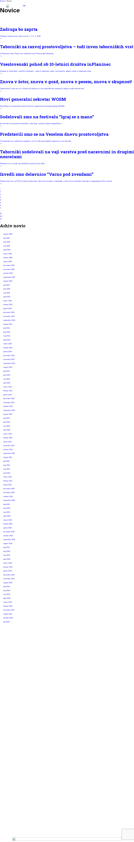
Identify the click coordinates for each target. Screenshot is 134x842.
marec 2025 (7, 301)
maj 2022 (6, 426)
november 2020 (8, 492)
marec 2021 (7, 477)
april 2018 (6, 598)
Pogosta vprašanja (17, 725)
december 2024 (8, 312)
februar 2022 (7, 438)
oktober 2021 (8, 449)
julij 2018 (6, 586)
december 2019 (8, 532)
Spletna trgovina (16, 756)
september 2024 (9, 320)
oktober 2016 (8, 618)
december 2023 (8, 355)
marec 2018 (7, 602)
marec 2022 (7, 434)
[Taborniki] (22, 8)
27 (1, 219)
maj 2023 (6, 379)
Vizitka (10, 776)
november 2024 (8, 316)
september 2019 (9, 539)
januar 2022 (7, 442)
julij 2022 (6, 418)
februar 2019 (7, 567)
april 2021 (6, 473)
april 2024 (6, 340)
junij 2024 (6, 332)
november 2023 (8, 359)
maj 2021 (6, 469)
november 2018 (8, 579)
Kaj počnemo (14, 693)
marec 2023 (7, 387)
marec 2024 (7, 344)
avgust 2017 (7, 614)
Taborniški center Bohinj (21, 744)
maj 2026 (6, 246)
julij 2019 (6, 547)
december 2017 (8, 610)
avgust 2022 (7, 414)
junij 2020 (6, 508)
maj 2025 (6, 293)
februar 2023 (7, 391)
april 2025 (6, 297)
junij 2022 (6, 422)
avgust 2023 (7, 367)
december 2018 (8, 575)
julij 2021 (6, 461)
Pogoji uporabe (15, 782)
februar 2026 (7, 257)
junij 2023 (6, 375)
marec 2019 (7, 563)
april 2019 (6, 559)
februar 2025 (7, 304)
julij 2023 (6, 371)
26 (1, 216)
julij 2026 (6, 238)
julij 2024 (6, 328)
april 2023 (6, 383)
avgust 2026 (7, 234)
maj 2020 (6, 512)
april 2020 (6, 516)
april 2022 (6, 430)
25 (1, 213)
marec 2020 (7, 520)
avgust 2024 (7, 324)
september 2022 (9, 410)
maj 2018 (6, 594)
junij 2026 (6, 242)
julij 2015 (6, 622)
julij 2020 (6, 504)
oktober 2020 (8, 496)
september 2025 (9, 277)
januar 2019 (7, 571)
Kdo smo (11, 687)
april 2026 (6, 250)
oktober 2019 (8, 536)
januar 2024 (7, 351)
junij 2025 (6, 289)
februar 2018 (7, 606)
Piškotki (11, 788)
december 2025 (8, 265)
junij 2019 (6, 551)
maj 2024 (6, 336)
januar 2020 (7, 528)
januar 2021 (7, 485)
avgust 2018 (7, 583)
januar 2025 (7, 308)
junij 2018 (6, 590)
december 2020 (8, 489)
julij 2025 (6, 285)
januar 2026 (7, 261)
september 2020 (9, 500)
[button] (126, 8)
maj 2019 (6, 555)
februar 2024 (7, 348)
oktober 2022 (8, 406)
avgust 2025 (7, 281)
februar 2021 (7, 481)
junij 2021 (6, 465)
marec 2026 (7, 254)
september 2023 (9, 363)
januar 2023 (7, 395)
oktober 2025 (8, 273)
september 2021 (9, 453)
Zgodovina (12, 699)
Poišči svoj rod (15, 719)
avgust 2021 (7, 457)
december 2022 (8, 398)
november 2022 (8, 402)
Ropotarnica (13, 750)
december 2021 (8, 445)
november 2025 (8, 269)
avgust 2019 (7, 543)
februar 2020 (7, 524)
